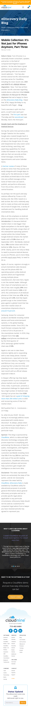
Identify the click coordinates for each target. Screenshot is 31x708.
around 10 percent (8, 311)
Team (4, 670)
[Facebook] (11, 630)
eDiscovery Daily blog (14, 100)
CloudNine (5, 437)
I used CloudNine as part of (15, 537)
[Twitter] (15, 630)
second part (19, 117)
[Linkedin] (20, 630)
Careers (5, 672)
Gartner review (8, 166)
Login (12, 678)
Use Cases (14, 659)
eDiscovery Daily (16, 483)
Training (21, 648)
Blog (21, 637)
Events (4, 677)
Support (13, 674)
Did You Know (23, 641)
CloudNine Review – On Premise (6, 647)
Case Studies (22, 639)
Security (5, 679)
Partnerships (6, 675)
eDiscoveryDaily (13, 27)
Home (3, 27)
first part (17, 114)
